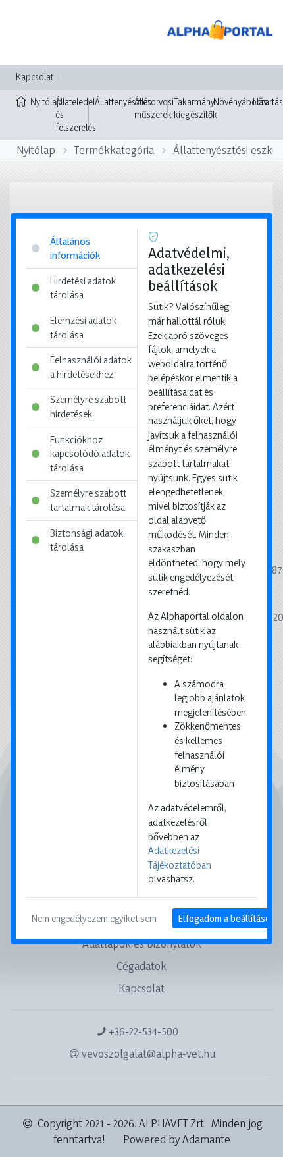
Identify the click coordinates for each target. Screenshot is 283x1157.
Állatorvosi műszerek (154, 108)
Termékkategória (114, 150)
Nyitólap (39, 101)
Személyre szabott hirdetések (88, 406)
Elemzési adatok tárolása (83, 327)
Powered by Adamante (176, 1139)
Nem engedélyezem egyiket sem (94, 918)
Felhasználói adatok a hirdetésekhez (91, 367)
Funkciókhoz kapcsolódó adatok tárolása (90, 453)
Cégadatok (141, 966)
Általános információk (75, 247)
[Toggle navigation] (29, 32)
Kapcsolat (34, 76)
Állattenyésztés (123, 101)
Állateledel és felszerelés (75, 114)
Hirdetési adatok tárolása (83, 287)
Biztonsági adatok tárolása (86, 539)
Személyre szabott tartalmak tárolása (88, 500)
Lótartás (268, 101)
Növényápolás (240, 101)
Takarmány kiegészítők (195, 108)
